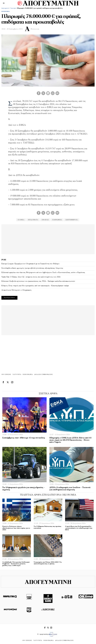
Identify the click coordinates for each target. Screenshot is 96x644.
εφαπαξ (45, 220)
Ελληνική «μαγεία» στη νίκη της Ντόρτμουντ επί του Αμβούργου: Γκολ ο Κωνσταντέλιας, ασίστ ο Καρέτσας (43, 272)
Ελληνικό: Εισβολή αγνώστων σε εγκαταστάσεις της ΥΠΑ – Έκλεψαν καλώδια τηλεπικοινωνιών (38, 281)
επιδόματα (33, 220)
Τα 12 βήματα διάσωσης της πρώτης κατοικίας (47, 527)
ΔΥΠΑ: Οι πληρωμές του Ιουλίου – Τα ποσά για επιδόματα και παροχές (69, 489)
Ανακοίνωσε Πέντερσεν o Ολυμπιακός (16, 290)
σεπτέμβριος (72, 220)
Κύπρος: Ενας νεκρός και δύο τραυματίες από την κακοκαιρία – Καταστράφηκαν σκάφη (35, 286)
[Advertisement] (48, 238)
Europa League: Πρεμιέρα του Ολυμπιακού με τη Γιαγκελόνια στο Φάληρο (30, 264)
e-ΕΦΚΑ (21, 220)
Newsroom (35, 29)
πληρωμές (57, 220)
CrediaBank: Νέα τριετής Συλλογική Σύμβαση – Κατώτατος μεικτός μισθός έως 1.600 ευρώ (16, 563)
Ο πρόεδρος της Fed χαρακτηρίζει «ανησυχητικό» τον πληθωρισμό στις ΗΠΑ (78, 528)
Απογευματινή (5, 8)
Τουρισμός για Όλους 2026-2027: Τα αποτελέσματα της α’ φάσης (48, 563)
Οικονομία (13, 8)
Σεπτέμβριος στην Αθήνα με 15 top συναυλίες (23, 438)
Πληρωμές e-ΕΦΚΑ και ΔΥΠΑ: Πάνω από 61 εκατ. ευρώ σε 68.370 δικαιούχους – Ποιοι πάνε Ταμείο (70, 440)
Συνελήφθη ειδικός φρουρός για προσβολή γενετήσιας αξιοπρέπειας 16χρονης (32, 268)
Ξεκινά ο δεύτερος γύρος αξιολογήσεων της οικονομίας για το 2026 (16, 528)
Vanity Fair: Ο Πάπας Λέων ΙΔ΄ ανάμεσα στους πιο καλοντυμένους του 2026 (31, 277)
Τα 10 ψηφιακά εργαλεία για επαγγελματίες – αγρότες (23, 489)
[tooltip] (39, 93)
